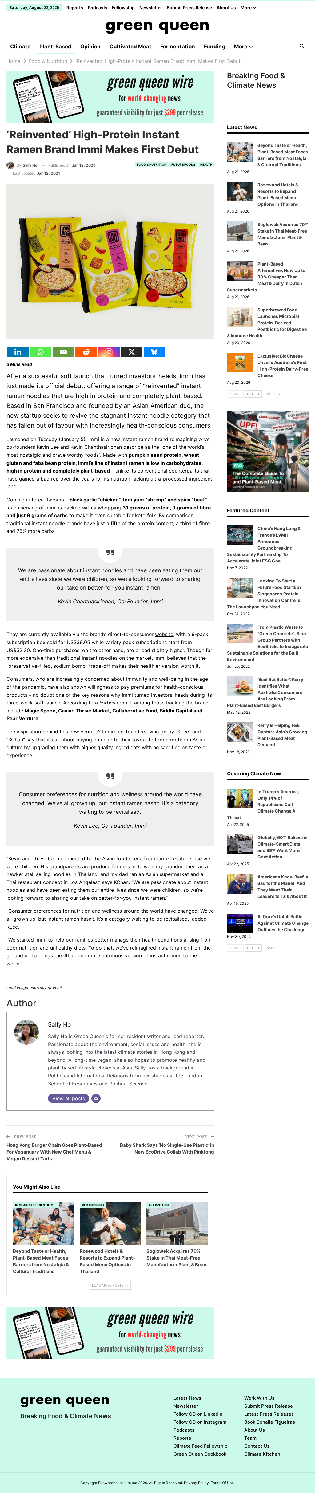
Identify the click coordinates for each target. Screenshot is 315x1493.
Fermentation (177, 46)
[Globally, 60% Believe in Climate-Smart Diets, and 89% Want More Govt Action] (240, 844)
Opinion (90, 46)
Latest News (187, 1398)
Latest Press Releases (269, 1414)
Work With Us (259, 1398)
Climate (20, 46)
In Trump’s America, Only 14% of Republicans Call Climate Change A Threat (263, 804)
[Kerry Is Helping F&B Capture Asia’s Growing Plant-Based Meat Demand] (240, 732)
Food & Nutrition (151, 164)
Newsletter (150, 7)
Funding (214, 46)
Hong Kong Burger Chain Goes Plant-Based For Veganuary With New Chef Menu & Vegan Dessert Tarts (54, 1152)
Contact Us (256, 1446)
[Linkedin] (18, 352)
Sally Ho (59, 1024)
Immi (186, 376)
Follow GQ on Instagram (199, 1422)
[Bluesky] (154, 352)
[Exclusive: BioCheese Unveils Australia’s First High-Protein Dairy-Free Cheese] (240, 363)
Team (250, 1438)
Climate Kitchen (262, 1454)
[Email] (63, 352)
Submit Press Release (189, 7)
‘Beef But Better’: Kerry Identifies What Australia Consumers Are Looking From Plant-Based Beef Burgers (265, 692)
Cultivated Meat (130, 46)
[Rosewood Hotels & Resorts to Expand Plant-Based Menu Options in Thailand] (110, 1223)
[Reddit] (86, 352)
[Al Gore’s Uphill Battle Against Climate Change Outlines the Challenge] (240, 923)
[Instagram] (109, 352)
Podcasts (97, 7)
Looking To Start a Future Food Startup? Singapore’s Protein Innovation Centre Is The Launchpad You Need (264, 593)
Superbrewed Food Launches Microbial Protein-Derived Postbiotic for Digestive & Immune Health (267, 322)
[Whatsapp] (40, 352)
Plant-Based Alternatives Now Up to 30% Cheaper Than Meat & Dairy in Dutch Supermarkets (266, 276)
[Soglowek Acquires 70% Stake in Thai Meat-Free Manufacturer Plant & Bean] (177, 1223)
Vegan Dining (93, 1205)
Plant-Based (55, 46)
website (164, 634)
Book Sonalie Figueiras (269, 1422)
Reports (74, 7)
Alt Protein (159, 1205)
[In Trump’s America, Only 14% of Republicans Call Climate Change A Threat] (240, 798)
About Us (226, 7)
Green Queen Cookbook (199, 1454)
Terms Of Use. (223, 1482)
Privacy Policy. (197, 1482)
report (124, 703)
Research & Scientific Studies (37, 1205)
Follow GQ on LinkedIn (197, 1414)
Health (206, 164)
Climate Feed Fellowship (200, 1446)
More (247, 7)
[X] (131, 352)
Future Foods (183, 164)
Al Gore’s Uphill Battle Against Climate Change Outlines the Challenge (283, 923)
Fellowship (123, 7)
